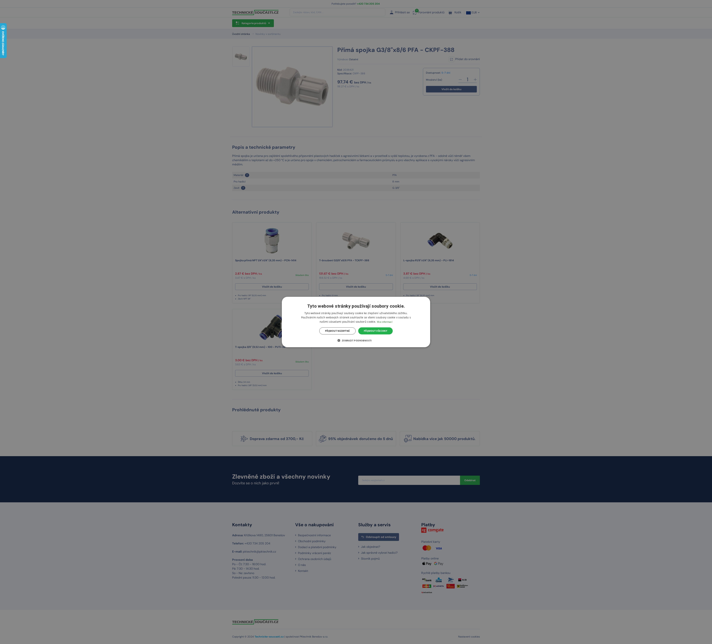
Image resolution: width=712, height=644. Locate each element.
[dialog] (356, 322)
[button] (356, 340)
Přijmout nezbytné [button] (337, 330)
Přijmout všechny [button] (375, 330)
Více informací (384, 321)
